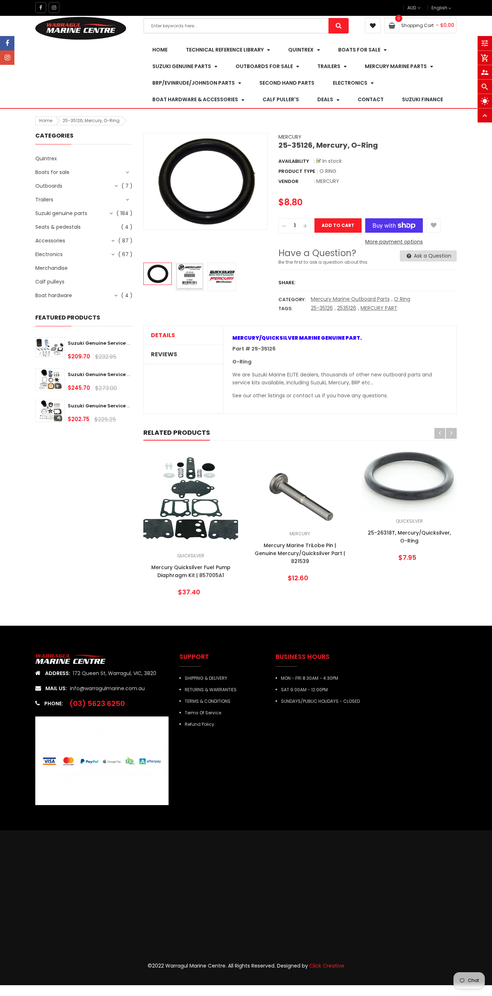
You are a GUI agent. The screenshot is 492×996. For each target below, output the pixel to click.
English (439, 8)
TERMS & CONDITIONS (208, 701)
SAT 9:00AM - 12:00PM (304, 690)
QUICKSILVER (190, 556)
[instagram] (7, 57)
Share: (286, 282)
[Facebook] (7, 43)
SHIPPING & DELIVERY (206, 678)
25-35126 (322, 308)
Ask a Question (431, 255)
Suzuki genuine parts (61, 213)
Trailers (44, 199)
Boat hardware (53, 295)
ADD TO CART (353, 981)
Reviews (164, 354)
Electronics (49, 254)
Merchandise (51, 268)
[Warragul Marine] (75, 658)
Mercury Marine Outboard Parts (350, 299)
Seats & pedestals (58, 227)
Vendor (288, 181)
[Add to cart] (191, 521)
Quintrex (46, 158)
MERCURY (289, 136)
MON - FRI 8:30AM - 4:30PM (309, 678)
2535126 (346, 308)
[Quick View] (212, 521)
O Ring (402, 299)
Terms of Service (203, 713)
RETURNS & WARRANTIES (211, 690)
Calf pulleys (49, 281)
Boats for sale (52, 172)
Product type (296, 171)
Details (163, 335)
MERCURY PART (379, 308)
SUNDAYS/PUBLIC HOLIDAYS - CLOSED (320, 701)
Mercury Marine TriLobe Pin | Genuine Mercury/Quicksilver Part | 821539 (300, 553)
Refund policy (199, 724)
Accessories (50, 240)
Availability (293, 161)
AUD (423, 8)
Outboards (48, 185)
